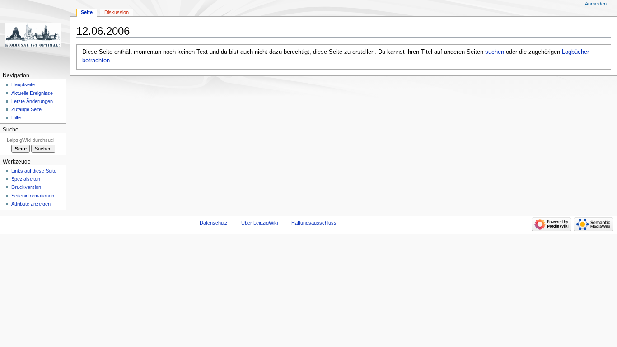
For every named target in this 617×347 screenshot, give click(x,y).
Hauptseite (23, 84)
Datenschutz (214, 222)
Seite (87, 12)
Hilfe (16, 117)
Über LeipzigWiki (259, 222)
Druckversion (26, 187)
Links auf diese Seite (33, 171)
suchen (494, 52)
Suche (11, 129)
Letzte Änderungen (32, 101)
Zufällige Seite (26, 109)
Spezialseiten (25, 179)
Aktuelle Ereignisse (32, 93)
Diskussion (116, 12)
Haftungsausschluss (314, 222)
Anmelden (596, 3)
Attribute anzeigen (31, 203)
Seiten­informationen (32, 195)
